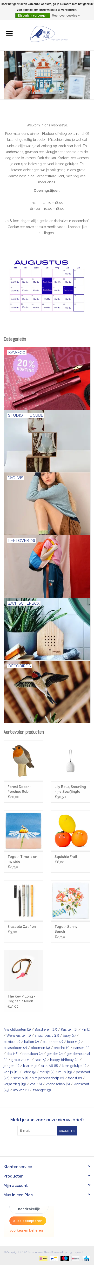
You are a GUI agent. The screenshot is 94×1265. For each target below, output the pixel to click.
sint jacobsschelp (48, 1078)
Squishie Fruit (65, 857)
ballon (31, 1042)
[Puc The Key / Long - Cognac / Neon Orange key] (23, 970)
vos (36, 1084)
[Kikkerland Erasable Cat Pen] (23, 900)
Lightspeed (75, 1252)
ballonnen (53, 1042)
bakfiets (12, 1042)
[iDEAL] (42, 1258)
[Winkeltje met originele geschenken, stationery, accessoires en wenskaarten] (56, 33)
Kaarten (69, 1029)
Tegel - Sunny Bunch (65, 929)
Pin (85, 1029)
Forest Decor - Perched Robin (19, 789)
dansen (81, 1048)
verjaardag (15, 1084)
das (13, 1054)
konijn (11, 1072)
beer (73, 1042)
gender (55, 1054)
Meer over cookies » (66, 15)
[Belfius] (75, 1258)
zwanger (42, 1090)
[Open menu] (9, 33)
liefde (29, 1072)
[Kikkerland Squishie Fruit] (70, 830)
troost (75, 1078)
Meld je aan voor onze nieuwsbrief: (47, 1119)
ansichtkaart (47, 1035)
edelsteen (32, 1054)
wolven (21, 1090)
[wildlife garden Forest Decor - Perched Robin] (23, 760)
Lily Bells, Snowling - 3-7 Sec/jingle (70, 789)
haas (40, 1060)
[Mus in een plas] (47, 75)
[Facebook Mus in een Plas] (43, 1145)
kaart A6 (49, 1066)
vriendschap (58, 1084)
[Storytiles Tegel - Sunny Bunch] (70, 900)
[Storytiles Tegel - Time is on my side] (23, 830)
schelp (20, 1078)
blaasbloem (15, 1048)
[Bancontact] (53, 1258)
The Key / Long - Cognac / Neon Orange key (21, 999)
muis (65, 1072)
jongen (11, 1066)
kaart (30, 1066)
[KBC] (85, 1258)
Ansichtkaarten (17, 1029)
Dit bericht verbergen (32, 15)
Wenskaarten (19, 1035)
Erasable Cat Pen (21, 927)
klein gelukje (74, 1066)
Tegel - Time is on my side (22, 859)
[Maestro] (64, 1258)
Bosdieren (46, 1029)
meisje (47, 1072)
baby (69, 1035)
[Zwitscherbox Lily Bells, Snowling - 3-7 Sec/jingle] (70, 760)
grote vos (21, 1060)
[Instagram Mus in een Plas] (51, 1145)
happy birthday (64, 1060)
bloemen (40, 1048)
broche (61, 1048)
